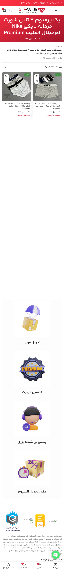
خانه (60, 47)
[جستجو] (10, 10)
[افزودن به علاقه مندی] (36, 81)
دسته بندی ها (33, 39)
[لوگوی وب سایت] (32, 10)
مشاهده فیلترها (51, 67)
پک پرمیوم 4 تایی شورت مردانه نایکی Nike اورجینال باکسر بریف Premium (47, 106)
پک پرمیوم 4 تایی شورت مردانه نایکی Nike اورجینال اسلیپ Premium (17, 106)
